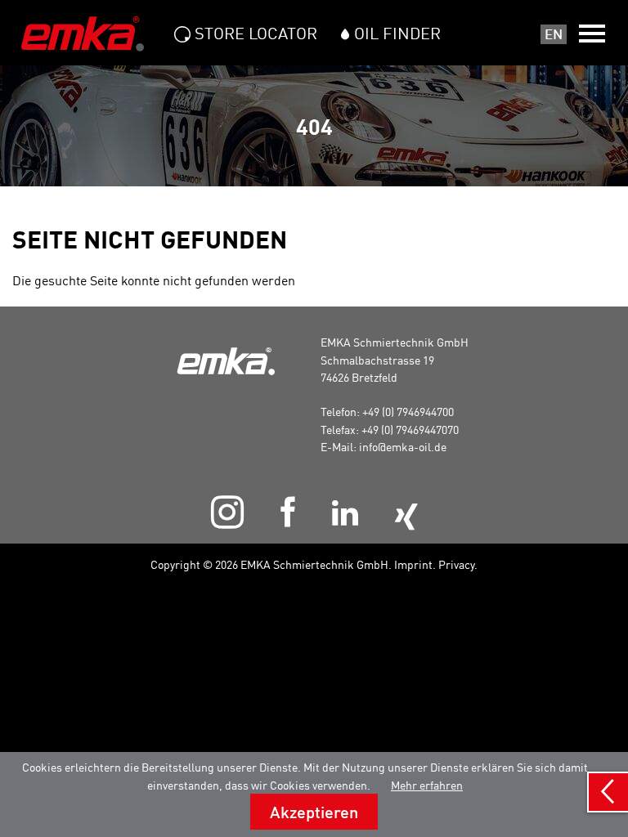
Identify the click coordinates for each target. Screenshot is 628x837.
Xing (405, 517)
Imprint (413, 564)
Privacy (456, 564)
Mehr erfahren (427, 785)
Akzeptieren (314, 811)
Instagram (227, 512)
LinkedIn (344, 512)
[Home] (82, 33)
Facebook (287, 511)
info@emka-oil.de (402, 447)
